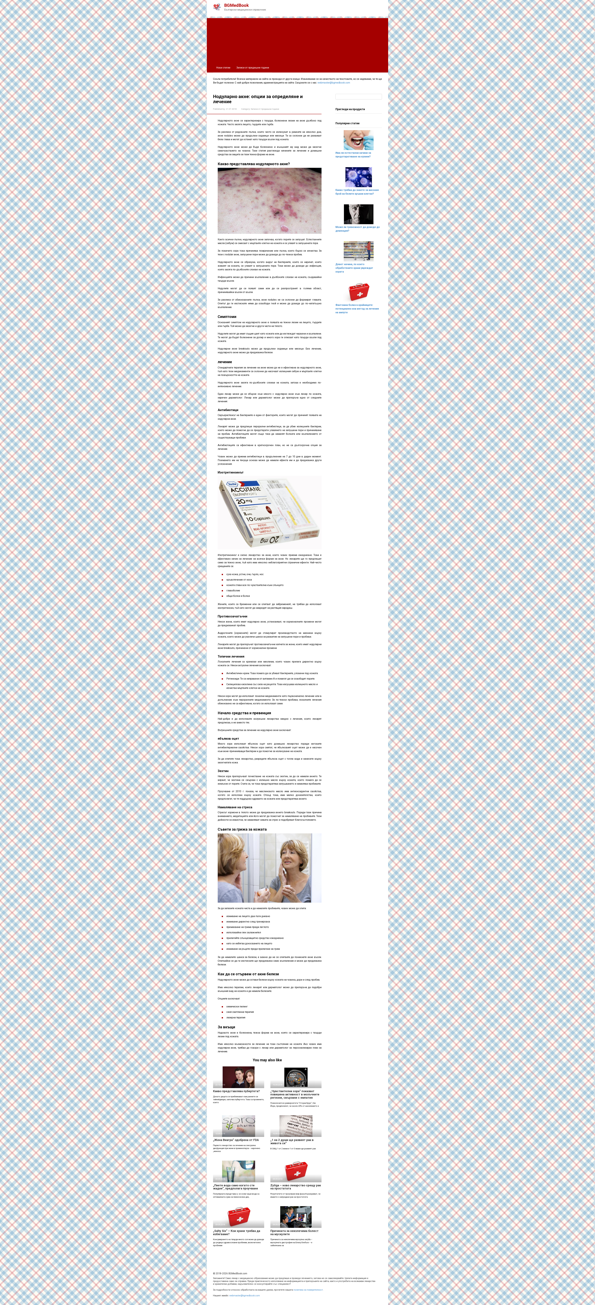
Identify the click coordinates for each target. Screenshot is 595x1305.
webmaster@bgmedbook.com (333, 82)
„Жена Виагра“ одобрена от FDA (236, 1140)
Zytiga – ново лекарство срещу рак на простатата (295, 1187)
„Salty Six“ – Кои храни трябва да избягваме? (236, 1232)
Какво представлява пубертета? (236, 1091)
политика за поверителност (308, 1290)
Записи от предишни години (252, 67)
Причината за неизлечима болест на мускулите (294, 1232)
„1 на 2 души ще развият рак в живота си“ (292, 1141)
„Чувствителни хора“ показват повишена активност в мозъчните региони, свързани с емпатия (294, 1094)
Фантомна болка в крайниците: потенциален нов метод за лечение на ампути (357, 309)
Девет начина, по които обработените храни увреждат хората (354, 268)
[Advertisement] (297, 40)
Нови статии (223, 67)
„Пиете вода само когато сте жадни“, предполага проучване (235, 1187)
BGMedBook (236, 5)
